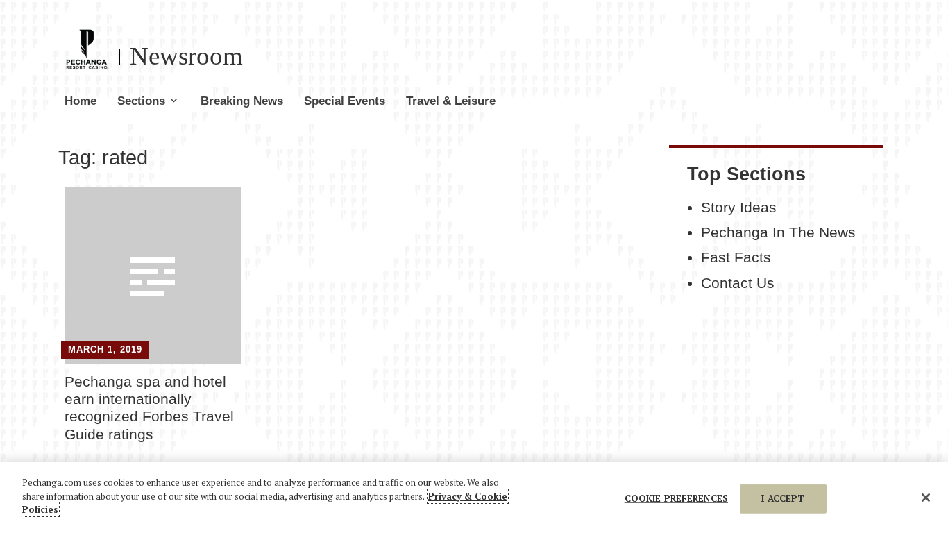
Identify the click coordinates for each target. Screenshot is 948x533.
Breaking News (242, 101)
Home (80, 101)
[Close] (926, 497)
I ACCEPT (782, 498)
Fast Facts (736, 257)
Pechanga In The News (778, 232)
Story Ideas (739, 207)
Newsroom (186, 56)
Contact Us (738, 283)
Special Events (344, 101)
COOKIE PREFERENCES (676, 498)
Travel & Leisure (451, 101)
